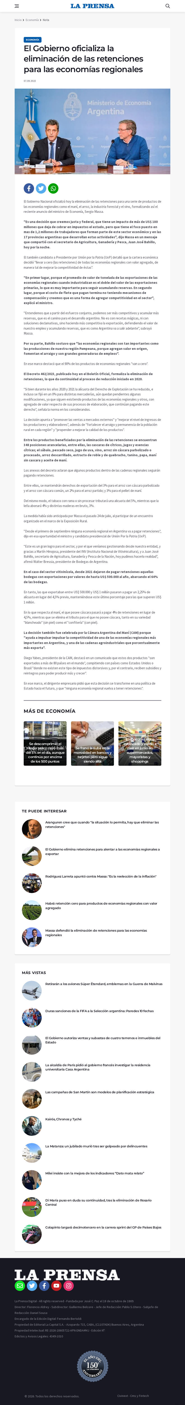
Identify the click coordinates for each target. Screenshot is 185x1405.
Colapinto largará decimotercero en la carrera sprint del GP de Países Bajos (103, 1227)
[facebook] (29, 188)
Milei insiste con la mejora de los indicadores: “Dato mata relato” (94, 1173)
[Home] (92, 1275)
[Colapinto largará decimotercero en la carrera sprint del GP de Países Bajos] (32, 1234)
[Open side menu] (17, 6)
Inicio (18, 20)
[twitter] (41, 188)
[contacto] (20, 1286)
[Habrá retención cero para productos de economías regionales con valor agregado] (32, 910)
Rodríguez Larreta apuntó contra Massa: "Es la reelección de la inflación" (101, 876)
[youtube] (56, 1286)
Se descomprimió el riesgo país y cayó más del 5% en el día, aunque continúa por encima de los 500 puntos (45, 752)
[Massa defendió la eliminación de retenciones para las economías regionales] (32, 937)
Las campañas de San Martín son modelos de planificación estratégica (99, 1092)
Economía (32, 20)
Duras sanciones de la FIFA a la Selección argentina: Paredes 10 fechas (99, 1011)
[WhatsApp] (53, 188)
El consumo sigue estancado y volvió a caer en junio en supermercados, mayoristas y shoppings (139, 750)
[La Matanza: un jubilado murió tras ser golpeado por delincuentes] (32, 1153)
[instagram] (68, 1286)
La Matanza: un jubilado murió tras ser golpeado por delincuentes (96, 1146)
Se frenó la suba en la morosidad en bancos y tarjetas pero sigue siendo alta (93, 754)
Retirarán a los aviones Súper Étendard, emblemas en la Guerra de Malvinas (103, 984)
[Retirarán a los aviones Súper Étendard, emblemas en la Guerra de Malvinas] (32, 991)
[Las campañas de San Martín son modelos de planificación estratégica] (32, 1099)
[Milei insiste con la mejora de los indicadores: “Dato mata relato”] (32, 1180)
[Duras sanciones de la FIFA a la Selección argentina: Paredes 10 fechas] (32, 1018)
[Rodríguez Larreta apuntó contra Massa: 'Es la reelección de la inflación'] (32, 883)
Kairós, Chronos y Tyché (63, 1119)
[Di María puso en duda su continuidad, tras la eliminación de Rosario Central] (32, 1207)
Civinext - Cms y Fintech (133, 1396)
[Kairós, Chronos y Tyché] (32, 1126)
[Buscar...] (167, 6)
